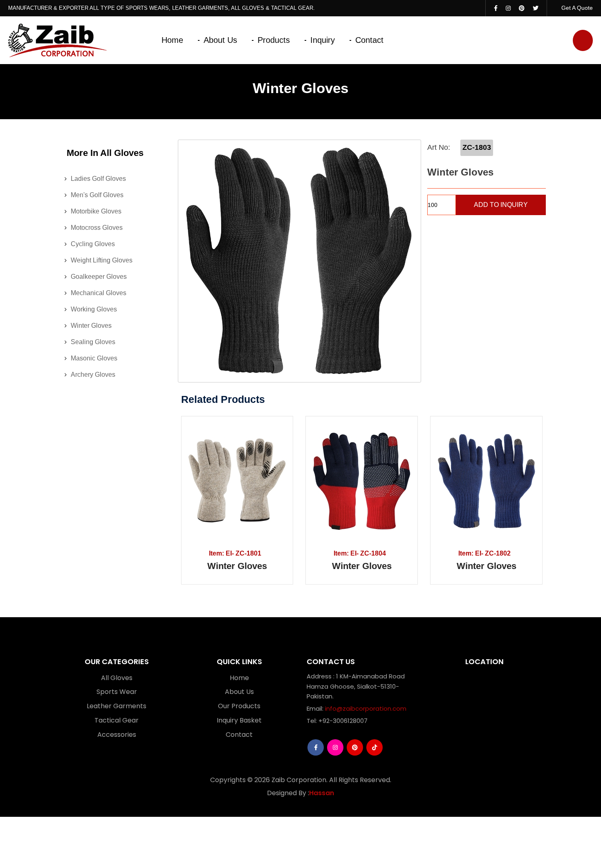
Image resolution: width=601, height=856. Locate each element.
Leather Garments (116, 706)
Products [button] (274, 40)
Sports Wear (116, 691)
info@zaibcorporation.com (365, 708)
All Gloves (116, 678)
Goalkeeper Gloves (99, 276)
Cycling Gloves (93, 243)
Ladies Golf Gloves (98, 178)
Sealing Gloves (93, 341)
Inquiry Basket (239, 720)
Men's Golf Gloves (97, 194)
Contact (369, 40)
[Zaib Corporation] (57, 40)
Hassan (321, 793)
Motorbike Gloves (96, 211)
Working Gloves (94, 309)
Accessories (116, 734)
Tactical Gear (116, 720)
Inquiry (322, 40)
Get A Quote (576, 7)
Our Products (239, 706)
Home (172, 40)
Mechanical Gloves (98, 292)
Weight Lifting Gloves (101, 260)
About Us (220, 40)
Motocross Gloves (97, 227)
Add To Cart (208, 481)
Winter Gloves (91, 325)
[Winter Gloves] (299, 261)
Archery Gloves (93, 374)
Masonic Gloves (94, 358)
